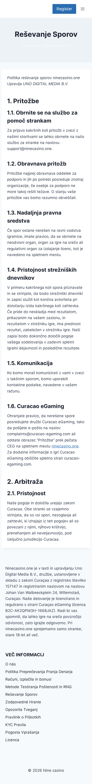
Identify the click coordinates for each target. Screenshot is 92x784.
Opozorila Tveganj (21, 709)
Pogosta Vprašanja (22, 732)
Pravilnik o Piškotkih (23, 717)
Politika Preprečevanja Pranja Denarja (39, 671)
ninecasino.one (65, 446)
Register (64, 8)
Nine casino (31, 45)
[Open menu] (82, 8)
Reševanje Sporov (21, 694)
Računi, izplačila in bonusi (28, 679)
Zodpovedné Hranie (23, 702)
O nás (10, 664)
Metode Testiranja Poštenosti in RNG (38, 687)
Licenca (12, 740)
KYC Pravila (15, 724)
